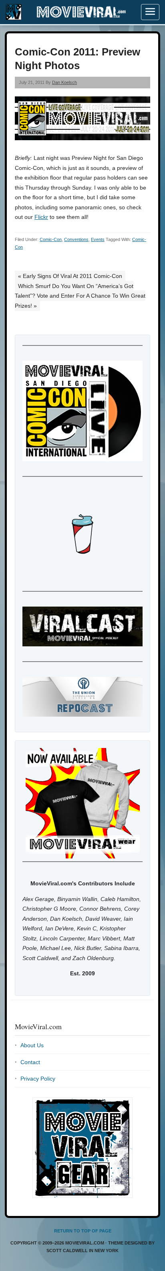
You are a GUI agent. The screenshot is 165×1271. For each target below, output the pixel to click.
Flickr (41, 217)
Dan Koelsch (64, 82)
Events (98, 239)
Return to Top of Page (82, 1230)
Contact (30, 1062)
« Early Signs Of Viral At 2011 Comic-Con (70, 276)
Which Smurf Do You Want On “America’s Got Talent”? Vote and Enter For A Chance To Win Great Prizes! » (80, 296)
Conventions (76, 239)
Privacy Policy (37, 1078)
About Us (32, 1045)
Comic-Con (51, 239)
